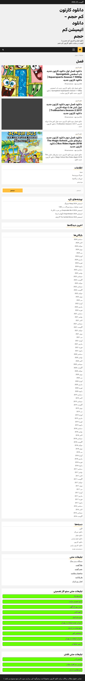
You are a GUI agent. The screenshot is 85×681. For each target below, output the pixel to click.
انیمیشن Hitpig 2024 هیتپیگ (73, 203)
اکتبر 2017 (79, 476)
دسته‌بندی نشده (77, 549)
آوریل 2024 (78, 256)
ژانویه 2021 (78, 351)
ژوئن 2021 (79, 334)
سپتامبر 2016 (78, 513)
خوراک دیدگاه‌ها (77, 179)
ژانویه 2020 (78, 391)
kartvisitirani (69, 84)
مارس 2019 (78, 418)
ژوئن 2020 (79, 374)
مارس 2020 (78, 384)
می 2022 (79, 300)
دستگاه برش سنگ (76, 561)
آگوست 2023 (78, 280)
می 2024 (79, 253)
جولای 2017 (78, 482)
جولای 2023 (78, 283)
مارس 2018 (78, 459)
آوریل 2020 (78, 381)
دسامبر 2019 (78, 395)
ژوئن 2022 (79, 297)
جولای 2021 (78, 330)
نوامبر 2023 (78, 273)
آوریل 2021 (78, 341)
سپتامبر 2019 (78, 401)
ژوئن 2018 (79, 449)
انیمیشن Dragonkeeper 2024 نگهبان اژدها (68, 214)
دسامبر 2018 (78, 428)
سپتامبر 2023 (78, 276)
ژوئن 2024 (79, 249)
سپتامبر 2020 (78, 364)
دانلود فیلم (79, 535)
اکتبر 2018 (79, 435)
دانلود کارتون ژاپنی (76, 545)
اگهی (80, 529)
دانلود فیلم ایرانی (76, 539)
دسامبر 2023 (78, 270)
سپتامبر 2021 (78, 324)
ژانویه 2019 (78, 425)
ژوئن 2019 (79, 408)
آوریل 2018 (78, 455)
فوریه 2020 (78, 388)
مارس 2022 (78, 307)
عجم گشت (78, 569)
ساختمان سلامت (76, 573)
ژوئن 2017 (79, 486)
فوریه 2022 (78, 310)
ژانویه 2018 (78, 466)
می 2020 (79, 378)
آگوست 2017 (78, 479)
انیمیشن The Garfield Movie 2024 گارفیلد (68, 217)
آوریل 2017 (78, 493)
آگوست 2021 (78, 327)
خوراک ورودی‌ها (77, 175)
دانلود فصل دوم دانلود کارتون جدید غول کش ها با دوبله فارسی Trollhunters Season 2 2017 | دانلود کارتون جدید (64, 109)
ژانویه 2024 (78, 266)
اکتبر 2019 (79, 398)
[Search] (3, 50)
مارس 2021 (78, 344)
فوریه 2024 (78, 263)
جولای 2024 (78, 246)
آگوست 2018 (78, 442)
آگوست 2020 (78, 368)
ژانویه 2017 (78, 503)
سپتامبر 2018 (78, 439)
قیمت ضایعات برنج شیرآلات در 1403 (70, 207)
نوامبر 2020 (78, 357)
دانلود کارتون (78, 67)
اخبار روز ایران (77, 581)
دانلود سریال (78, 532)
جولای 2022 (78, 293)
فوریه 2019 (78, 422)
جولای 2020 (78, 371)
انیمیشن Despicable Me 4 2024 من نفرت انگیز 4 (66, 210)
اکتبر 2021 (79, 320)
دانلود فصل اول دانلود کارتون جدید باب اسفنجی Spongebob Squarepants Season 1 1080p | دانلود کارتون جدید (64, 75)
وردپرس (79, 182)
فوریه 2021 (78, 347)
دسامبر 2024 (78, 239)
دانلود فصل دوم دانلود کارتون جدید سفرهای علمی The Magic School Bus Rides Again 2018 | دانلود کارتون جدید (64, 142)
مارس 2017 (78, 496)
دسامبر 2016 (78, 506)
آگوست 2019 (78, 405)
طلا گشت (79, 565)
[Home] (80, 49)
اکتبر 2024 (79, 243)
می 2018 (79, 452)
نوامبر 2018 (78, 432)
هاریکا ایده (78, 577)
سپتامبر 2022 (78, 287)
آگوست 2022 (78, 290)
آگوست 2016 (78, 516)
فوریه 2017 (78, 499)
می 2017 (79, 489)
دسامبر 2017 (78, 469)
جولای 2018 (78, 445)
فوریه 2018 (78, 462)
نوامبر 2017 (78, 472)
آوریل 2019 (78, 415)
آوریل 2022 (78, 303)
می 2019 (79, 412)
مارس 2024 (78, 260)
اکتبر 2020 (79, 361)
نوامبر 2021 (78, 317)
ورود (81, 172)
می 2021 (79, 337)
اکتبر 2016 (79, 509)
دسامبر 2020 (78, 354)
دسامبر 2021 (78, 314)
